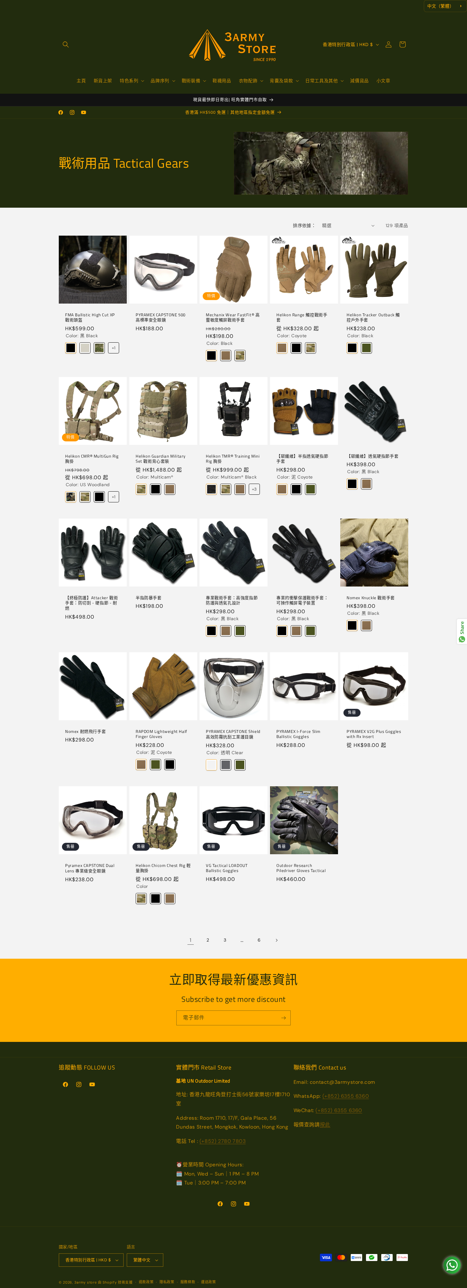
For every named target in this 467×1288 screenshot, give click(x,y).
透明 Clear (211, 764)
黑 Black (70, 347)
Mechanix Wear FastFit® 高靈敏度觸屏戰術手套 (233, 317)
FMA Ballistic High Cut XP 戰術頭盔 (90, 317)
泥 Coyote (282, 489)
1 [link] (191, 940)
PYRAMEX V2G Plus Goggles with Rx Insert (374, 734)
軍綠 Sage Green (310, 489)
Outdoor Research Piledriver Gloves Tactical (301, 867)
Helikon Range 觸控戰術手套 (301, 317)
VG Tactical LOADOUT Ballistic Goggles (226, 867)
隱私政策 (166, 1282)
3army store (85, 1282)
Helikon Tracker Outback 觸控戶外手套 (373, 317)
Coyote (225, 355)
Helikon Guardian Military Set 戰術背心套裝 (161, 458)
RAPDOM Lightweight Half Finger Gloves (161, 734)
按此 (325, 1124)
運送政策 (208, 1282)
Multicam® (240, 355)
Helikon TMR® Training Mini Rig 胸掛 (233, 458)
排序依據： (304, 225)
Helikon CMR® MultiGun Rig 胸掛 (92, 458)
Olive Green (366, 347)
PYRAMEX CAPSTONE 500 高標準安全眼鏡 (161, 317)
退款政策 (146, 1282)
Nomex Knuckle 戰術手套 (371, 597)
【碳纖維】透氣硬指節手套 (372, 456)
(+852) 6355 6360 (345, 1096)
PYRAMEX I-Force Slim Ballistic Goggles (298, 734)
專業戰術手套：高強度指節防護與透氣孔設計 (232, 600)
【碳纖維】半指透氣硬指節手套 (302, 458)
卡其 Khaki (85, 347)
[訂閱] (283, 1017)
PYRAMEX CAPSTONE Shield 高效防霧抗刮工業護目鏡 (233, 734)
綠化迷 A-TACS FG (99, 347)
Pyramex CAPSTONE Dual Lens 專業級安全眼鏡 (90, 867)
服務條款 (187, 1282)
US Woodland (70, 497)
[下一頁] (276, 940)
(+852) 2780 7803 (223, 1141)
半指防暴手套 (149, 597)
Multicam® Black (211, 489)
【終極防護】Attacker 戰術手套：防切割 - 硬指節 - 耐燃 (91, 603)
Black (211, 355)
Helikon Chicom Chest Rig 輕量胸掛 (163, 867)
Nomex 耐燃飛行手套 (85, 731)
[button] (66, 44)
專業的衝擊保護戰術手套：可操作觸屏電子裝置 (302, 600)
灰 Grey (225, 764)
